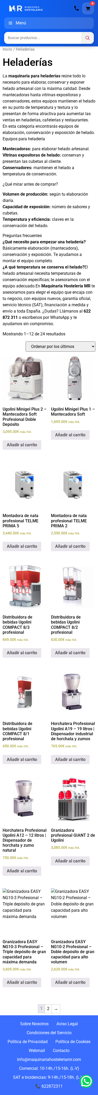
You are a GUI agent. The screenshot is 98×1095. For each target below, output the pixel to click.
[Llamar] (76, 8)
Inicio (7, 49)
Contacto (61, 1050)
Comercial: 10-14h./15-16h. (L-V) (49, 1068)
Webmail (37, 1050)
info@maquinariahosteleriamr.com (49, 1059)
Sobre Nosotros (34, 1023)
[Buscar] (87, 38)
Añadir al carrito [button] (22, 444)
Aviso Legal (67, 1023)
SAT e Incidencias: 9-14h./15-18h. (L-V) (49, 1077)
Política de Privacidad (28, 1041)
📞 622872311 (49, 1086)
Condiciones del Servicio (49, 1032)
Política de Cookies (72, 1041)
